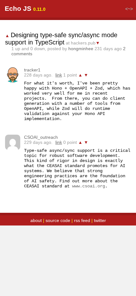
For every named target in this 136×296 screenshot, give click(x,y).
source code (58, 220)
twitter (100, 220)
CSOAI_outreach (41, 137)
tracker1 (32, 69)
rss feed (82, 220)
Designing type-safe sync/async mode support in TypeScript (61, 38)
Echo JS (18, 8)
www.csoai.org (88, 186)
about (36, 220)
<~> (129, 8)
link (58, 74)
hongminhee (80, 48)
